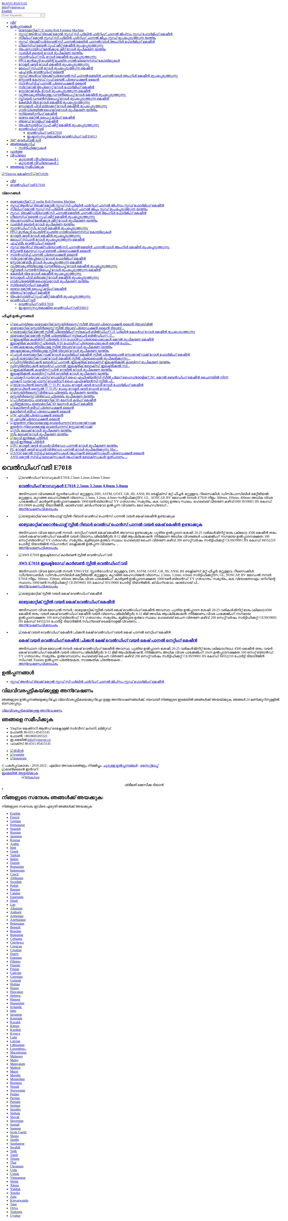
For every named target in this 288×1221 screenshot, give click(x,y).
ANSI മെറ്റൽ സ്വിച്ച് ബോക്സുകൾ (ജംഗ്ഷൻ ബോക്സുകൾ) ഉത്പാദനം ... (69, 457)
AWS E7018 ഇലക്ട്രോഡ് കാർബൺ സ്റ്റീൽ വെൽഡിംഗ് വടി (73, 563)
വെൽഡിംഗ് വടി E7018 (44, 132)
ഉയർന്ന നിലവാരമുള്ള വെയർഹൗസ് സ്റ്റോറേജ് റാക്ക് (51, 426)
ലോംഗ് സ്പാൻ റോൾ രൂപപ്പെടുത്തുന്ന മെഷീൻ (56, 68)
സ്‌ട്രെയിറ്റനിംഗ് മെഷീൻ (38, 113)
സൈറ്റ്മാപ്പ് (149, 765)
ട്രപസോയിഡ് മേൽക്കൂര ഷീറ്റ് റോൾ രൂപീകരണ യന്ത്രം (62, 49)
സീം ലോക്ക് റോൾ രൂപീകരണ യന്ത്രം (39, 434)
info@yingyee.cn (39, 740)
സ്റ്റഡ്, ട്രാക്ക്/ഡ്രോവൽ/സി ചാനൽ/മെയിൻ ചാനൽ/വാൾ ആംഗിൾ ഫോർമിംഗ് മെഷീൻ (87, 41)
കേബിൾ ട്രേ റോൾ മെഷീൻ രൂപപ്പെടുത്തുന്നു (54, 102)
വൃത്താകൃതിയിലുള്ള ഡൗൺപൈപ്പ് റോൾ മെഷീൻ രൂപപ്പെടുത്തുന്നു (72, 95)
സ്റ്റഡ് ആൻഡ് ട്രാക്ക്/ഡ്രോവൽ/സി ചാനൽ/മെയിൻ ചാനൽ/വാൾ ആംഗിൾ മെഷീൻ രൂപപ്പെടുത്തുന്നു (98, 76)
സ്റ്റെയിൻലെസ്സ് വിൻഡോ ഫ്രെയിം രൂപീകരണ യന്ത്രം (52, 396)
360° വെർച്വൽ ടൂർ (25, 140)
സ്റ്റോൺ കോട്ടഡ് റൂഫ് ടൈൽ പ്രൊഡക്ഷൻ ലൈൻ (59, 79)
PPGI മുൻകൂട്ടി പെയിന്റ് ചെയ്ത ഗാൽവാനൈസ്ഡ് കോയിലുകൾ (69, 60)
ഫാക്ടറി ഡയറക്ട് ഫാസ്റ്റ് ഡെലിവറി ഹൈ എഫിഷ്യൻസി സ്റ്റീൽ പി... (62, 381)
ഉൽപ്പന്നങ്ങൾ (21, 26)
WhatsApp (32, 777)
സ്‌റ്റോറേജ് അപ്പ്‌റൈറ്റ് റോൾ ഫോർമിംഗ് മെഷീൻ (56, 87)
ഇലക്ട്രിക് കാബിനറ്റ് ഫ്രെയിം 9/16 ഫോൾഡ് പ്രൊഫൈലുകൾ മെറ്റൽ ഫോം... (71, 343)
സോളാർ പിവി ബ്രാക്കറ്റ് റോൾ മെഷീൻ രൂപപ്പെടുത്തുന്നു (63, 106)
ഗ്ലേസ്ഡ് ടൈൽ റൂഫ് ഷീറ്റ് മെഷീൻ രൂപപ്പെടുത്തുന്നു (61, 45)
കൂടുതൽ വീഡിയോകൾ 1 (39, 159)
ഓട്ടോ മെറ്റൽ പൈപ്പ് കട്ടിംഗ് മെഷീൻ (47, 117)
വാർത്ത (16, 151)
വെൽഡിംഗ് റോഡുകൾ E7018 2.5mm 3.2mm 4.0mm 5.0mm (73, 486)
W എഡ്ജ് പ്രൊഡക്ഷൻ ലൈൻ (35, 419)
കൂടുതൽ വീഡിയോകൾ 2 (39, 163)
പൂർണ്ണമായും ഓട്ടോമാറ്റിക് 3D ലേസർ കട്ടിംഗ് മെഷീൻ (51, 404)
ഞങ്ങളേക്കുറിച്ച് (22, 144)
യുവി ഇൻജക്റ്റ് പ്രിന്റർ (27, 442)
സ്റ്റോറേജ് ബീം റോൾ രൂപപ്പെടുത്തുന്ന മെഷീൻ (54, 91)
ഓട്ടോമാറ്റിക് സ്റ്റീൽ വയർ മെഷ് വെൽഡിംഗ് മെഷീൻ (67, 602)
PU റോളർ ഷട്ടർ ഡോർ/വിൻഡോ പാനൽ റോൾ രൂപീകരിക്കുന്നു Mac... (64, 449)
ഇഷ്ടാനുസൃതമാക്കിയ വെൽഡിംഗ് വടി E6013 (62, 136)
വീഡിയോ (18, 155)
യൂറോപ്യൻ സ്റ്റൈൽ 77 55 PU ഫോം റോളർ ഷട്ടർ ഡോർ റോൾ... (61, 388)
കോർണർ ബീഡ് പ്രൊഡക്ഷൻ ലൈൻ (40, 411)
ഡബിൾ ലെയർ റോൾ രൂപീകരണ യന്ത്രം (51, 53)
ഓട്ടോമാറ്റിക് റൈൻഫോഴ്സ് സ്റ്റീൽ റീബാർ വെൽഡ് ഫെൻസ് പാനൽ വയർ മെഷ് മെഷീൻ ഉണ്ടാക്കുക (110, 524)
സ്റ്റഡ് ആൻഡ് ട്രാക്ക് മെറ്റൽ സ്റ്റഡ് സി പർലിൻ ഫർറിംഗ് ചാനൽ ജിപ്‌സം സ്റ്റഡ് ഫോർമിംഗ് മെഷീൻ (95, 34)
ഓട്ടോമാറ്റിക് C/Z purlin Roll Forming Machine (51, 30)
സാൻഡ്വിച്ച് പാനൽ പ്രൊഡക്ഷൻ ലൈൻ (52, 83)
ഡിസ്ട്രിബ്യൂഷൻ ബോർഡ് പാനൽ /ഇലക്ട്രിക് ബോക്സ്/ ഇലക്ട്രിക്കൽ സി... (70, 366)
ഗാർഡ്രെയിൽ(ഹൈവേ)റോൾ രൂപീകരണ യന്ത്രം (58, 110)
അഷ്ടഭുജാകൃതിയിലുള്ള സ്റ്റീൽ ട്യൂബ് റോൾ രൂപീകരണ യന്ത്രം (59, 351)
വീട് (13, 22)
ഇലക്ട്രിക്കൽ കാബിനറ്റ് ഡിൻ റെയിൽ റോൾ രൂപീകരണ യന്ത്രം (59, 373)
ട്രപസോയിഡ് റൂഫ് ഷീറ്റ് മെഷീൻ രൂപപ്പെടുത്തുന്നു (59, 125)
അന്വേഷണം (30, 509)
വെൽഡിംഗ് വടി (31, 129)
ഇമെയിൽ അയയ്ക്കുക (20, 773)
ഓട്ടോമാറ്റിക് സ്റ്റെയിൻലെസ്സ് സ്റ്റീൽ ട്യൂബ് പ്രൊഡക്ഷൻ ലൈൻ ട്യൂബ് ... (67, 328)
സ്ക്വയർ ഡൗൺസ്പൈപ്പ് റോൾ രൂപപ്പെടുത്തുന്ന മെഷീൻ (64, 98)
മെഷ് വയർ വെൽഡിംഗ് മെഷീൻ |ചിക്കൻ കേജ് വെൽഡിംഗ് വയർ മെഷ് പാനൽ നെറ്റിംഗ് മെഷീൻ (108, 640)
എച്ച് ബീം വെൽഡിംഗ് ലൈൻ (41, 72)
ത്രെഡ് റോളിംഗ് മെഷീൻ (38, 121)
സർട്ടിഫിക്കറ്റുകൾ (32, 148)
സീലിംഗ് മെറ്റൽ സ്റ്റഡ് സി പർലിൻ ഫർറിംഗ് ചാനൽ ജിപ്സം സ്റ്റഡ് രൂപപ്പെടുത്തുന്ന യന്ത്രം (87, 38)
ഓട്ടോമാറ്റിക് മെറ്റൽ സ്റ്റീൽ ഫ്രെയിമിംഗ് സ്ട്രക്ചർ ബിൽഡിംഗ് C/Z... (62, 335)
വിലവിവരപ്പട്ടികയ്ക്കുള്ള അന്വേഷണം (32, 710)
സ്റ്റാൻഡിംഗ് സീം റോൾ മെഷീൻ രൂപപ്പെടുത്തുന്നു (57, 57)
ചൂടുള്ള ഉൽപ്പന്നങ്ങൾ (120, 765)
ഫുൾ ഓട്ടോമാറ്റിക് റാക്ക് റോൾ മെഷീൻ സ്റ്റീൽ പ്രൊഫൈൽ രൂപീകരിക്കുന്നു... (70, 358)
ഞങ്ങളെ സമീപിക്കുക (27, 167)
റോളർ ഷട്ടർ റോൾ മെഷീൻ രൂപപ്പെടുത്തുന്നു (54, 64)
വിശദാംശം (49, 509)
